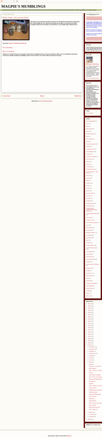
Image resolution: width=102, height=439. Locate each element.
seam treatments (90, 259)
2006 (89, 419)
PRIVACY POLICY (90, 232)
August (91, 355)
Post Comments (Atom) (45, 101)
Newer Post (6, 96)
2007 (89, 345)
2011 (89, 336)
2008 (89, 342)
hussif (87, 188)
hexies (87, 185)
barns (87, 131)
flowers (88, 178)
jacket (87, 190)
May (90, 362)
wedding (88, 290)
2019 (89, 319)
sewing (88, 261)
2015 (89, 327)
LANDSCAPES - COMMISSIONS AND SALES (91, 210)
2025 (89, 306)
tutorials (88, 280)
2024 (89, 308)
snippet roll (89, 268)
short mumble (92, 405)
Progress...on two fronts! (95, 366)
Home (42, 96)
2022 (89, 312)
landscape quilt (90, 203)
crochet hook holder (91, 156)
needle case (89, 220)
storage (88, 270)
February (91, 414)
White (87, 293)
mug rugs (88, 217)
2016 (89, 325)
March (91, 412)
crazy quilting (89, 151)
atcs (87, 123)
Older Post (77, 96)
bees (87, 136)
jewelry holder (89, 193)
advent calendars (90, 121)
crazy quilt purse (90, 149)
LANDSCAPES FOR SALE (92, 213)
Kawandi (88, 198)
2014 (89, 329)
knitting (88, 200)
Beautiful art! (92, 381)
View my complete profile (92, 78)
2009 (89, 340)
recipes (88, 242)
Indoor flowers (92, 387)
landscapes (89, 205)
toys (87, 278)
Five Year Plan (92, 396)
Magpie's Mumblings (93, 64)
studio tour (89, 273)
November (92, 349)
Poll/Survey (92, 398)
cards (87, 141)
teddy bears (89, 275)
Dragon (88, 164)
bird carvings (89, 139)
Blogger (69, 436)
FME (87, 180)
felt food (88, 175)
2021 (89, 314)
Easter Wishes (92, 400)
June (90, 360)
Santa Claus (89, 256)
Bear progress (92, 368)
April (90, 364)
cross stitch (89, 159)
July (90, 357)
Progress (91, 383)
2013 (89, 332)
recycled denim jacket (91, 247)
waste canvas (89, 288)
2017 (89, 323)
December (92, 347)
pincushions (89, 227)
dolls (87, 161)
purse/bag (88, 235)
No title (91, 372)
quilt (87, 240)
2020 (89, 316)
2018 (89, 321)
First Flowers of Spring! (95, 374)
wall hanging (89, 285)
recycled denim (90, 245)
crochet (88, 154)
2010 (89, 338)
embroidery (89, 166)
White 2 (88, 296)
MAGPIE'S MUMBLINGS (23, 6)
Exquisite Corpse (90, 169)
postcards (88, 230)
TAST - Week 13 (93, 409)
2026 (89, 303)
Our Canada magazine (92, 222)
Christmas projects (91, 144)
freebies (88, 183)
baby (87, 126)
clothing (88, 146)
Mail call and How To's (94, 407)
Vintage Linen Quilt (91, 283)
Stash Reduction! (93, 392)
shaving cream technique (92, 264)
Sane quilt (88, 254)
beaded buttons (90, 133)
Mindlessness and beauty (95, 390)
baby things (89, 128)
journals (88, 195)
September (92, 353)
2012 (89, 334)
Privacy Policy (89, 113)
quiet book (88, 237)
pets (87, 225)
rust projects (89, 251)
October (91, 351)
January (91, 416)
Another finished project (95, 394)
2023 (89, 310)
